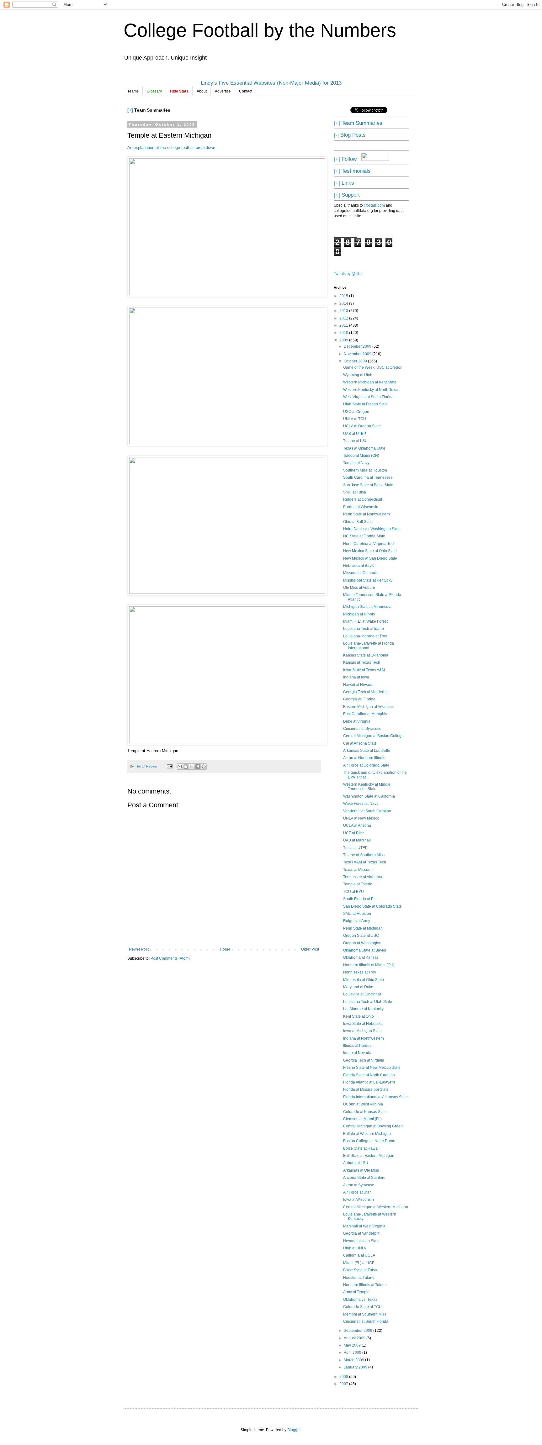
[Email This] (180, 766)
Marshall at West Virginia (364, 1226)
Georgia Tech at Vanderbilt (365, 692)
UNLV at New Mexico (361, 818)
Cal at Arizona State (360, 743)
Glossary (154, 91)
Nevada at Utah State (361, 1241)
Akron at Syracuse (358, 1185)
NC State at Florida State (364, 536)
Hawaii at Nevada (358, 685)
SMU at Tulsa (354, 492)
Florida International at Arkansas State (375, 1097)
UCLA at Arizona (357, 825)
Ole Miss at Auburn (359, 587)
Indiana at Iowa (356, 677)
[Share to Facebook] (197, 766)
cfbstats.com (374, 205)
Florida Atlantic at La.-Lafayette (369, 1082)
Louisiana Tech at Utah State (367, 1001)
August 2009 (355, 1338)
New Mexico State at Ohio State (370, 551)
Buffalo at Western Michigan (367, 1133)
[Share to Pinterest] (203, 766)
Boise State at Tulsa (360, 1270)
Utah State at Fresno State (365, 404)
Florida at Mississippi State (366, 1089)
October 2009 (356, 361)
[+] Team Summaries (358, 123)
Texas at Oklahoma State (364, 448)
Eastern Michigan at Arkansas (368, 706)
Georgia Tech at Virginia (363, 1060)
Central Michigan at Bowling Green (373, 1126)
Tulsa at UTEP (355, 848)
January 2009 (356, 1367)
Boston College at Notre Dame (369, 1141)
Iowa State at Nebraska (363, 1023)
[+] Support (347, 195)
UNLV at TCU (354, 419)
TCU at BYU (353, 891)
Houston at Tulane (359, 1277)
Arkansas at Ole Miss (361, 1170)
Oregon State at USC (361, 935)
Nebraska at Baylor (359, 565)
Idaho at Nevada (357, 1053)
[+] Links (344, 183)
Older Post (310, 949)
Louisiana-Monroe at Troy (365, 636)
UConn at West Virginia (363, 1104)
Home (225, 949)
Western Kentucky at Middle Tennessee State (367, 786)
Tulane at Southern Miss (364, 855)
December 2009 (358, 346)
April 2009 (353, 1352)
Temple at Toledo (357, 884)
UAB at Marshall (357, 840)
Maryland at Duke (358, 987)
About (202, 91)
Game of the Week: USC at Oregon (372, 367)
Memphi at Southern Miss (364, 1314)
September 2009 (358, 1330)
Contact (245, 91)
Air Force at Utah (357, 1192)
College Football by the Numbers (260, 30)
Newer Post (139, 949)
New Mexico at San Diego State (370, 558)
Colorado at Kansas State (365, 1112)
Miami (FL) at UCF (358, 1263)
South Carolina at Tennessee (368, 477)
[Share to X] (192, 766)
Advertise (223, 91)
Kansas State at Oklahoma (365, 655)
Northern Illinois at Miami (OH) (369, 965)
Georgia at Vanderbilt (361, 1233)
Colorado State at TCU (362, 1307)
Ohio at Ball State (358, 521)
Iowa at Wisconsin (358, 1199)
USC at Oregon (356, 411)
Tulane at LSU (355, 441)
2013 (344, 311)
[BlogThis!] (186, 766)
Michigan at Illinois (359, 614)
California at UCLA (359, 1255)
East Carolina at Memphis (365, 714)
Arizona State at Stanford (364, 1177)
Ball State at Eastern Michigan (368, 1155)
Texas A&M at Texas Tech (364, 862)
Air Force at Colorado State (366, 765)
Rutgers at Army (356, 921)
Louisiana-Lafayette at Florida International (368, 645)
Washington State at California (369, 796)
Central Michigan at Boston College (373, 736)
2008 (344, 1376)
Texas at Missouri (358, 870)
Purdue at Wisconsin (360, 507)
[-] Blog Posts (350, 135)
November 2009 (358, 354)
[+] (130, 110)
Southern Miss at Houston (365, 470)
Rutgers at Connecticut (362, 499)
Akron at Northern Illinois (364, 758)
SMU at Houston (357, 913)
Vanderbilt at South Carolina (367, 811)
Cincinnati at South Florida (365, 1321)
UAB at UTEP (354, 433)
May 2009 (353, 1345)
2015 (344, 296)
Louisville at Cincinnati (362, 994)
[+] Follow (345, 159)
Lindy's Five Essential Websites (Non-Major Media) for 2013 (271, 83)
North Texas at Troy (359, 972)
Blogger (293, 1430)
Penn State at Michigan (363, 928)
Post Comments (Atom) (170, 958)
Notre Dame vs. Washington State (372, 529)
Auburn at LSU (355, 1163)
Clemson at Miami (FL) (362, 1119)
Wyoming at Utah (357, 375)
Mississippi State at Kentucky (367, 580)
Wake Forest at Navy (360, 803)
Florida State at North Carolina (369, 1075)
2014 (344, 303)
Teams (133, 91)
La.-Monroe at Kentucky (363, 1009)
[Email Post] (169, 766)
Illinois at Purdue (357, 1045)
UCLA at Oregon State (362, 426)
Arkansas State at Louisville (366, 750)
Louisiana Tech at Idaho (363, 628)
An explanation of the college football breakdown (171, 147)
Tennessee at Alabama (362, 877)
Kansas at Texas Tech (361, 662)
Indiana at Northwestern (363, 1038)
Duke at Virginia (356, 721)
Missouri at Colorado (361, 573)
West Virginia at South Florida (368, 397)
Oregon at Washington (362, 943)
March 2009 (354, 1360)
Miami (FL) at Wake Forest (365, 621)
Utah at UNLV (354, 1248)
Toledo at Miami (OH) (361, 455)
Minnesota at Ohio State (363, 980)
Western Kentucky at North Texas (371, 390)
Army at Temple (356, 1292)
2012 (344, 318)
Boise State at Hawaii (361, 1148)
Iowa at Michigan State (362, 1031)
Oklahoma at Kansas (361, 957)
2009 (344, 340)
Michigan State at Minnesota (367, 606)
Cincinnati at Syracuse (362, 728)
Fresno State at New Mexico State (372, 1067)
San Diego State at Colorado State (372, 906)
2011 (344, 325)
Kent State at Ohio (358, 1016)
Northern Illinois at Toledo (365, 1285)
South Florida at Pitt (359, 899)
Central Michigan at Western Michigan (375, 1207)
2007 (344, 1384)
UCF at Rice (353, 833)
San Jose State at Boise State (368, 485)
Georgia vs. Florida (359, 699)
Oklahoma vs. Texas (360, 1299)
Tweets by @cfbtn (349, 274)
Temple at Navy (356, 463)
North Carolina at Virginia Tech (369, 543)
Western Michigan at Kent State (369, 382)
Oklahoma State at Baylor (364, 950)
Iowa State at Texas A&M (364, 670)
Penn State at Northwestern (366, 514)
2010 (344, 332)
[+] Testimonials (352, 171)
